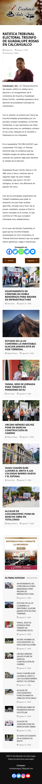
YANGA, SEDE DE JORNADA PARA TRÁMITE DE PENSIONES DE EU (20, 387)
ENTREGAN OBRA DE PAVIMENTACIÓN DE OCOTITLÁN (26, 710)
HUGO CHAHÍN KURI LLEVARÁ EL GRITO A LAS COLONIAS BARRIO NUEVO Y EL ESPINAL (20, 472)
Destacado (9, 53)
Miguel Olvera (12, 353)
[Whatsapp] (21, 252)
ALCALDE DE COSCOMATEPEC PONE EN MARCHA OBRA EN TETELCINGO (20, 515)
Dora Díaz (11, 304)
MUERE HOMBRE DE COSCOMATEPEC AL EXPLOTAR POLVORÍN (26, 642)
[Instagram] (23, 776)
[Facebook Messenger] (33, 252)
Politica (16, 53)
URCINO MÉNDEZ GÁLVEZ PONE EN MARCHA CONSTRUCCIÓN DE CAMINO (19, 429)
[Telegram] (27, 252)
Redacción (9, 50)
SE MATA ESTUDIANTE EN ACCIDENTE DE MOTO (26, 738)
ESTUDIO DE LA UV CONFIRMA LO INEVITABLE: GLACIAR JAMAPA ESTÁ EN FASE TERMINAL (20, 345)
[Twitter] (15, 252)
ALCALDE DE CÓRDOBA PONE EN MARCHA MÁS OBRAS (26, 724)
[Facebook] (9, 252)
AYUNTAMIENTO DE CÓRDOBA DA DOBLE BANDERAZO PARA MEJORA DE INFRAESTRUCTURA (20, 295)
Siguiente (30, 261)
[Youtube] (28, 776)
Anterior (11, 261)
